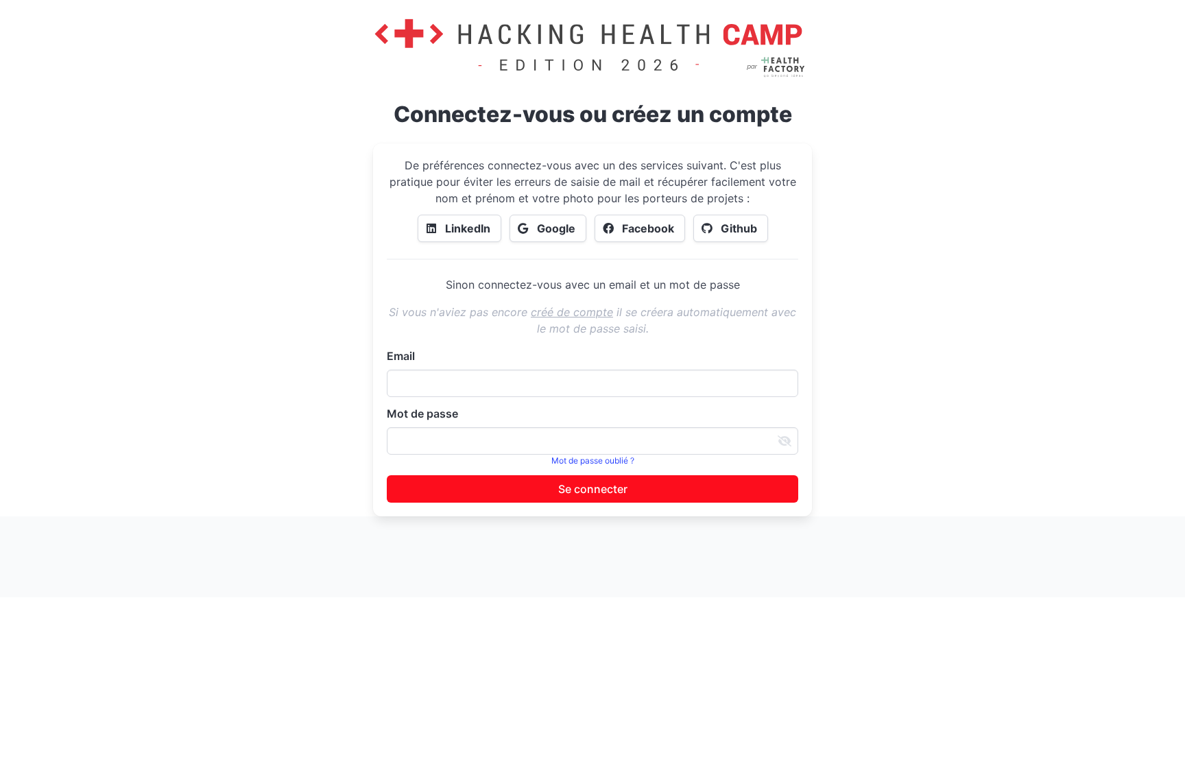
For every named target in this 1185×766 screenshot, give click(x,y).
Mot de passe (422, 413)
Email (401, 356)
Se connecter (592, 489)
